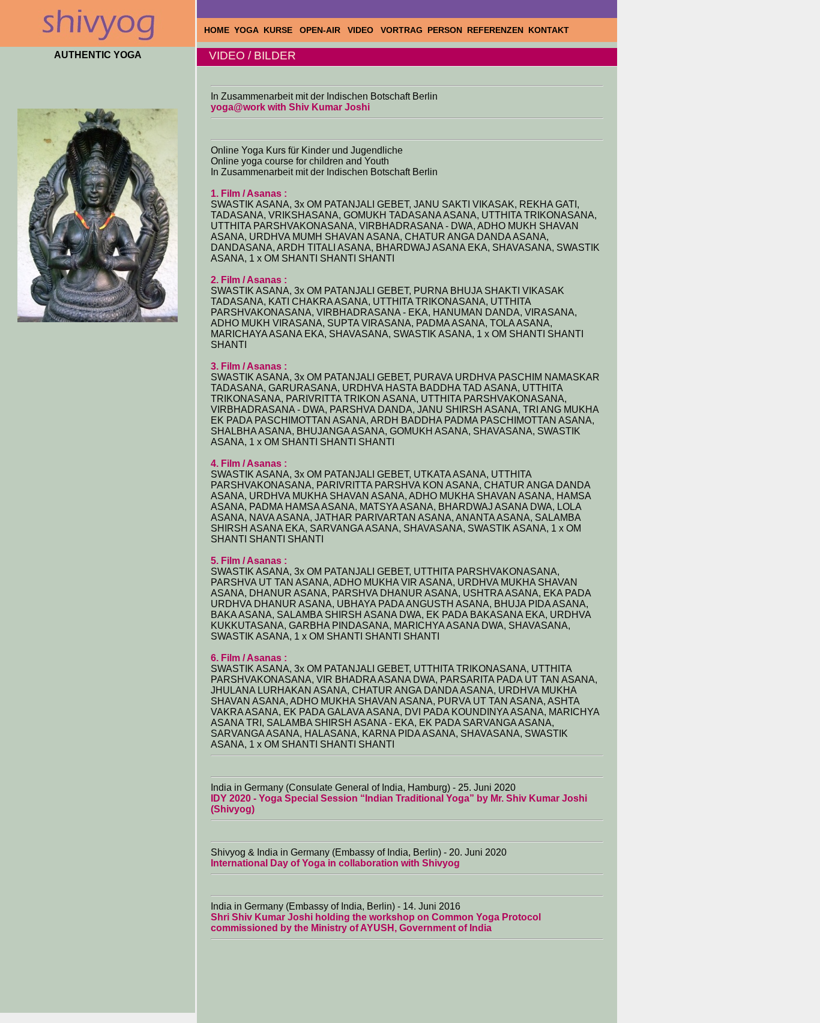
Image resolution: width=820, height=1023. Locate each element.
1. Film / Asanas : (249, 193)
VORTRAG (403, 30)
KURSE (280, 30)
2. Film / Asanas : (249, 280)
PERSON (446, 30)
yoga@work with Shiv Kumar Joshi (290, 107)
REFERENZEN (496, 30)
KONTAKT (549, 30)
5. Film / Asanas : (249, 561)
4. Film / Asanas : (249, 463)
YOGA (247, 30)
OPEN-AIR (322, 30)
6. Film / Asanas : (249, 658)
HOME (218, 30)
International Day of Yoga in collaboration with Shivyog (335, 863)
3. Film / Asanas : (249, 366)
